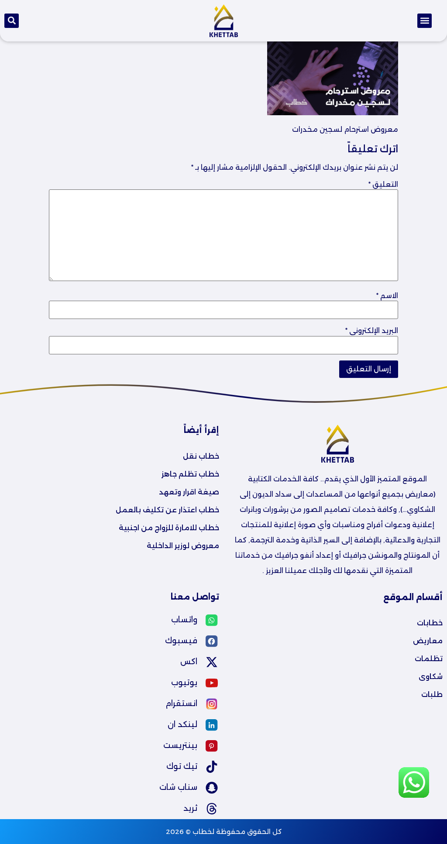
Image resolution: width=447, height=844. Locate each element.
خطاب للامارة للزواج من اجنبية (169, 528)
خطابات (430, 623)
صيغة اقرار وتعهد (189, 492)
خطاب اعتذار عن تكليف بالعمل (167, 510)
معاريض (428, 641)
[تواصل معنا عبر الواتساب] (414, 796)
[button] (424, 21)
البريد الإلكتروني (371, 330)
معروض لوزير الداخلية (183, 546)
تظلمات (429, 659)
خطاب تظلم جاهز (190, 474)
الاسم (387, 295)
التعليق (383, 184)
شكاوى (431, 676)
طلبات (432, 694)
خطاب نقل (201, 456)
